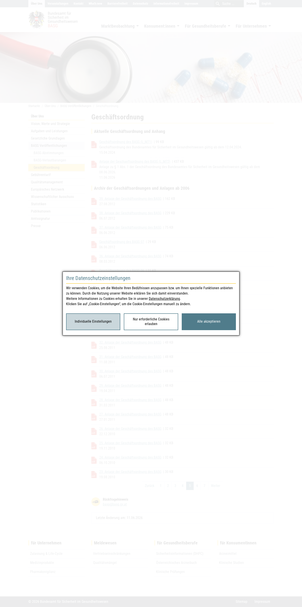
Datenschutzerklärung (164, 299)
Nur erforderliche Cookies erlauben (151, 321)
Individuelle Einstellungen (93, 321)
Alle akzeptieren (208, 321)
